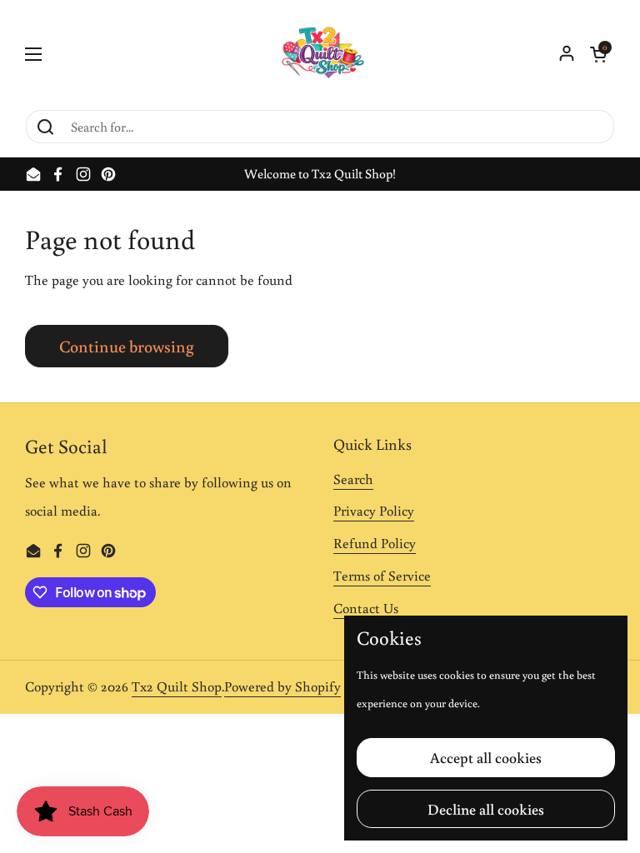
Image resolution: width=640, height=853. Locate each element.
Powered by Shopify (282, 686)
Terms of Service (382, 575)
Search (353, 479)
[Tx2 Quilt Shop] (320, 54)
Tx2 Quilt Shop (177, 686)
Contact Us (365, 608)
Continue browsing (126, 346)
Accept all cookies (486, 757)
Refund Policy (374, 543)
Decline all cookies (486, 809)
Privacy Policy (373, 510)
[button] (598, 54)
